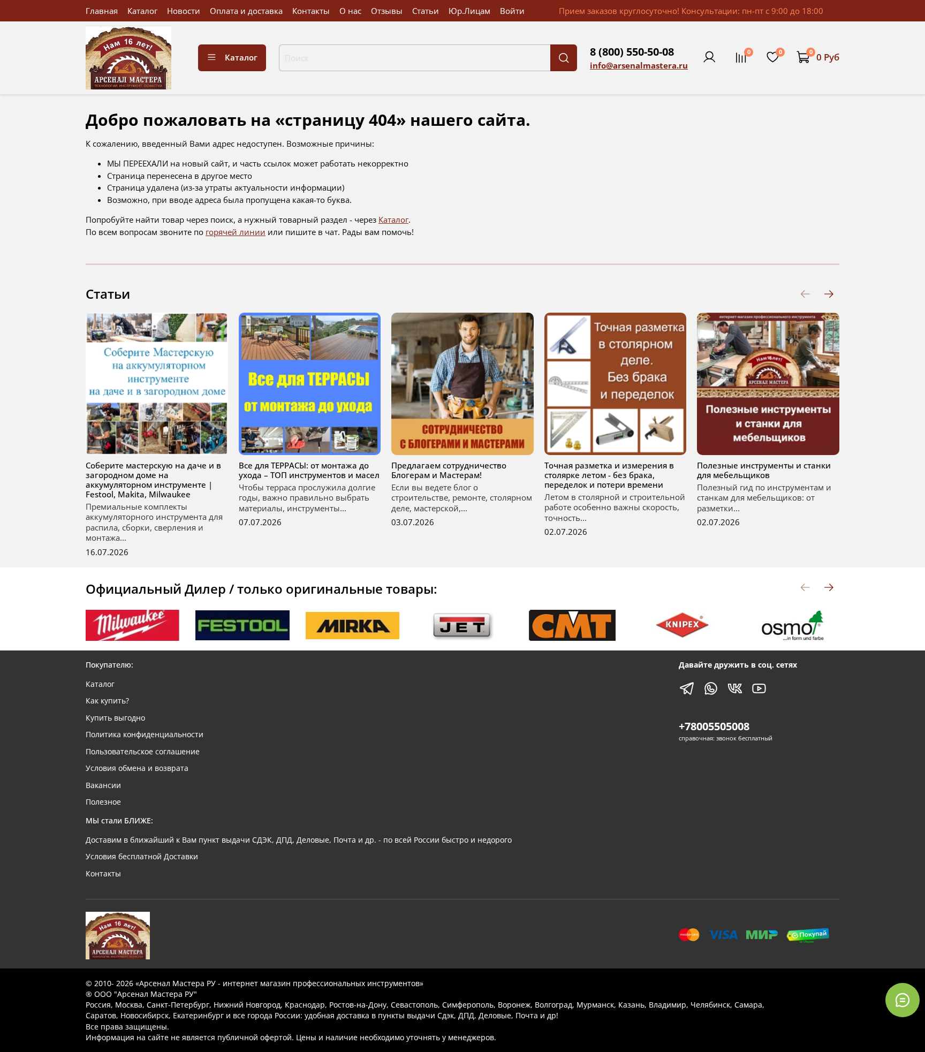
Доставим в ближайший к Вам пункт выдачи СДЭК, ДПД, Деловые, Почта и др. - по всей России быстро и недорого (299, 840)
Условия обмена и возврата (137, 768)
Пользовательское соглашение (143, 751)
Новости (183, 10)
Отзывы (387, 10)
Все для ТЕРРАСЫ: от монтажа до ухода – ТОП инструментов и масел (309, 470)
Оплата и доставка (246, 10)
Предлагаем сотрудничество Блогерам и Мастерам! (448, 470)
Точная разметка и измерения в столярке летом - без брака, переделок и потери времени (609, 475)
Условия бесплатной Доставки (142, 856)
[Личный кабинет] (709, 57)
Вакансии (103, 785)
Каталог (142, 10)
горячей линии (236, 231)
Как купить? (107, 701)
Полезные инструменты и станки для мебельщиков (764, 470)
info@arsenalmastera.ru (639, 65)
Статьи (425, 10)
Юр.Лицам (469, 10)
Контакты (311, 10)
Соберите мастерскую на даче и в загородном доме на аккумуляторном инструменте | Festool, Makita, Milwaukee (153, 479)
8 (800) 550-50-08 (632, 51)
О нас (350, 10)
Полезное (103, 802)
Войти (512, 10)
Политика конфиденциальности (144, 734)
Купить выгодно (115, 718)
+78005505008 (714, 726)
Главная (102, 10)
